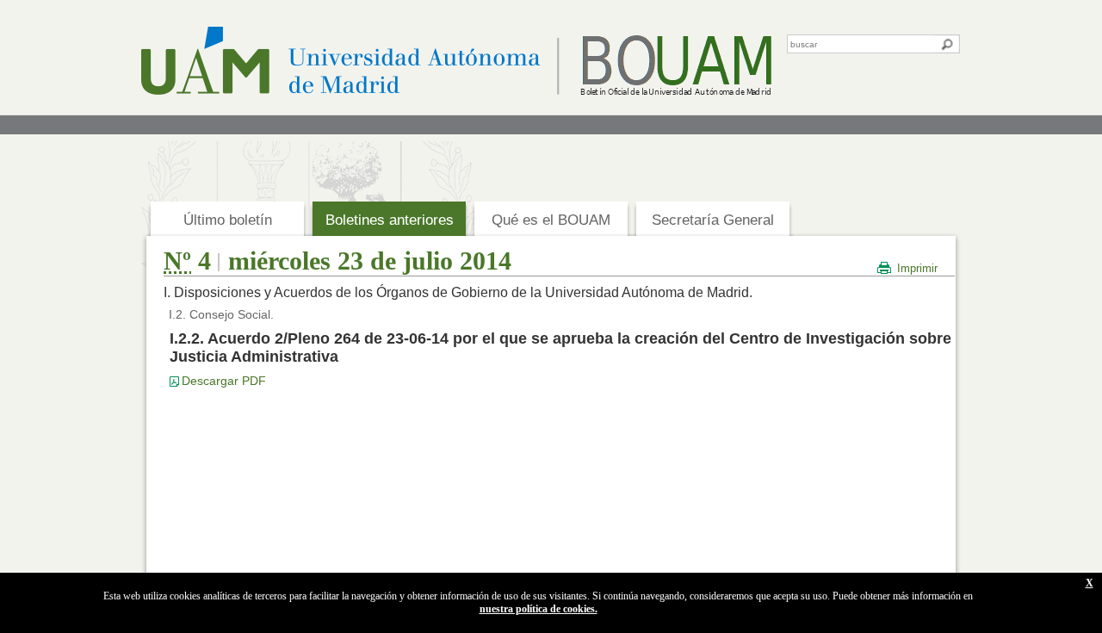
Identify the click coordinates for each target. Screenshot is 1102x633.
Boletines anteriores (389, 220)
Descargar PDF (224, 381)
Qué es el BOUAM (551, 220)
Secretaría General (713, 220)
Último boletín (227, 220)
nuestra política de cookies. (538, 609)
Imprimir (917, 268)
